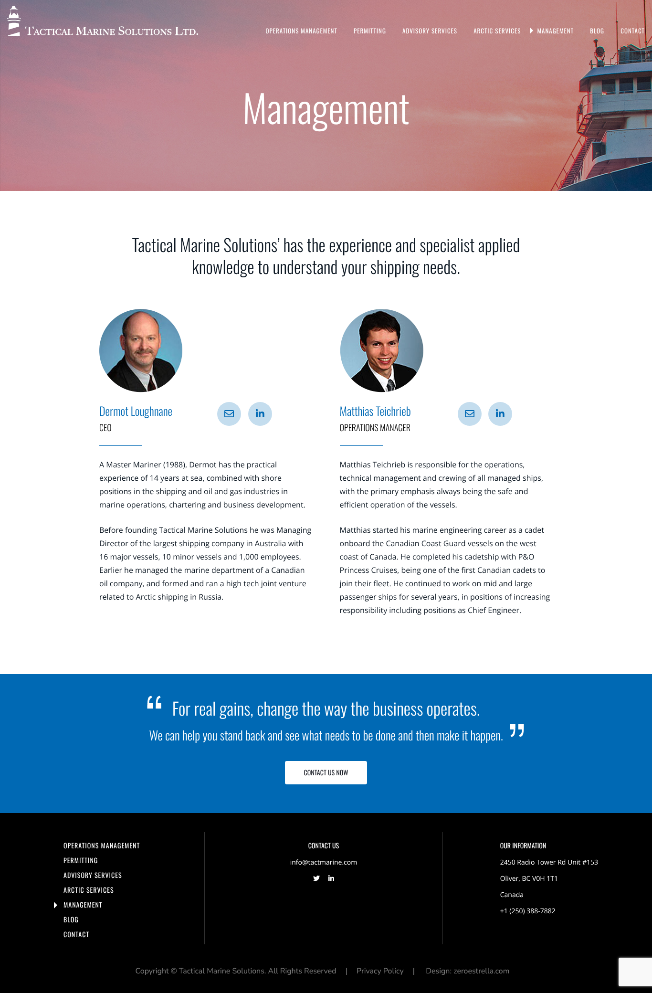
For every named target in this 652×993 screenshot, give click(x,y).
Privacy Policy (380, 971)
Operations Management (301, 30)
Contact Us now (326, 773)
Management (555, 30)
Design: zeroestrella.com (467, 971)
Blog (597, 30)
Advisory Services (429, 30)
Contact (632, 30)
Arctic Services (497, 30)
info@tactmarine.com (323, 862)
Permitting (370, 30)
